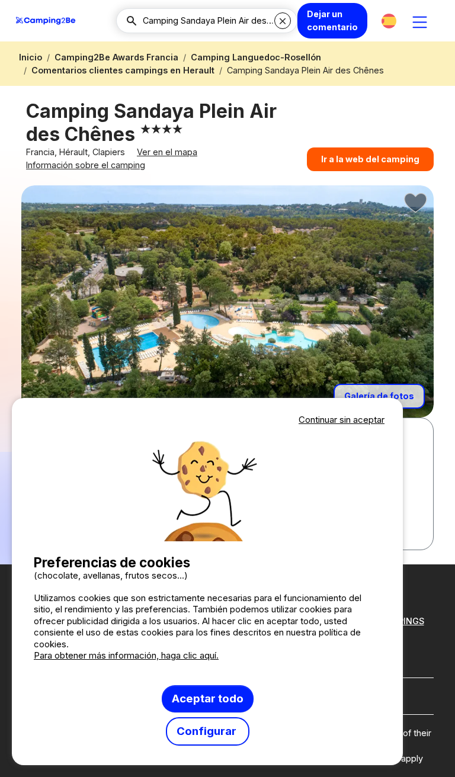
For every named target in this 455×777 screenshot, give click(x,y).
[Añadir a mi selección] (416, 203)
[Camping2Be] (45, 20)
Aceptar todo (207, 698)
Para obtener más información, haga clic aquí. (126, 655)
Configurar (208, 731)
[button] (389, 21)
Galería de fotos (379, 396)
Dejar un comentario (332, 20)
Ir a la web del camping (370, 159)
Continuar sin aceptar (341, 419)
